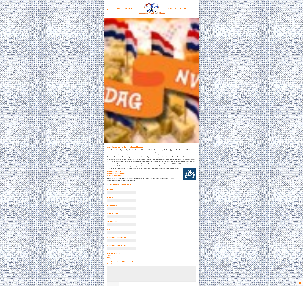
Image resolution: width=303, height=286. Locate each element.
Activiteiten (129, 9)
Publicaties (172, 9)
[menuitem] (109, 9)
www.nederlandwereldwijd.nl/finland (116, 173)
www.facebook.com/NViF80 (114, 175)
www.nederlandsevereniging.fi (114, 171)
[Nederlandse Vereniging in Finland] (151, 9)
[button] (109, 9)
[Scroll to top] (300, 283)
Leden (119, 9)
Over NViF (183, 9)
